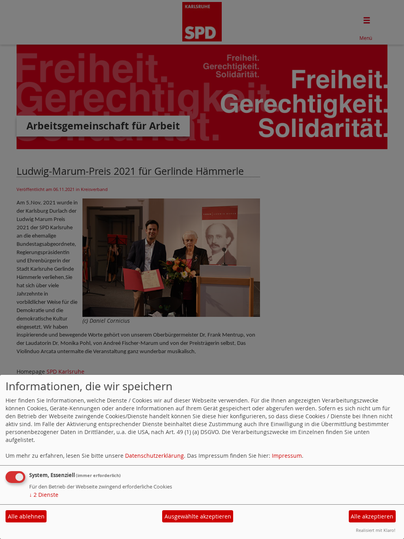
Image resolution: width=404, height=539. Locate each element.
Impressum (287, 455)
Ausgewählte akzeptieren (198, 516)
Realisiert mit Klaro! (375, 530)
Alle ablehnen (26, 516)
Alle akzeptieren (372, 516)
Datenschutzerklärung (154, 455)
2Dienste (43, 494)
